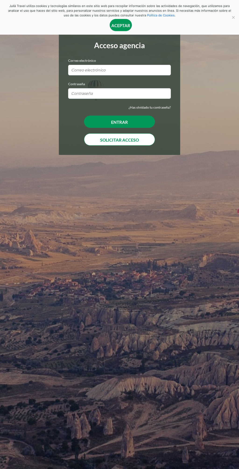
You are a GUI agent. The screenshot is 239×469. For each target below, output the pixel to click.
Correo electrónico (82, 60)
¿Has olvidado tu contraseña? (150, 107)
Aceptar (120, 25)
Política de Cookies (161, 15)
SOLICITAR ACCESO (119, 140)
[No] (233, 17)
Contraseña (76, 84)
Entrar (119, 122)
